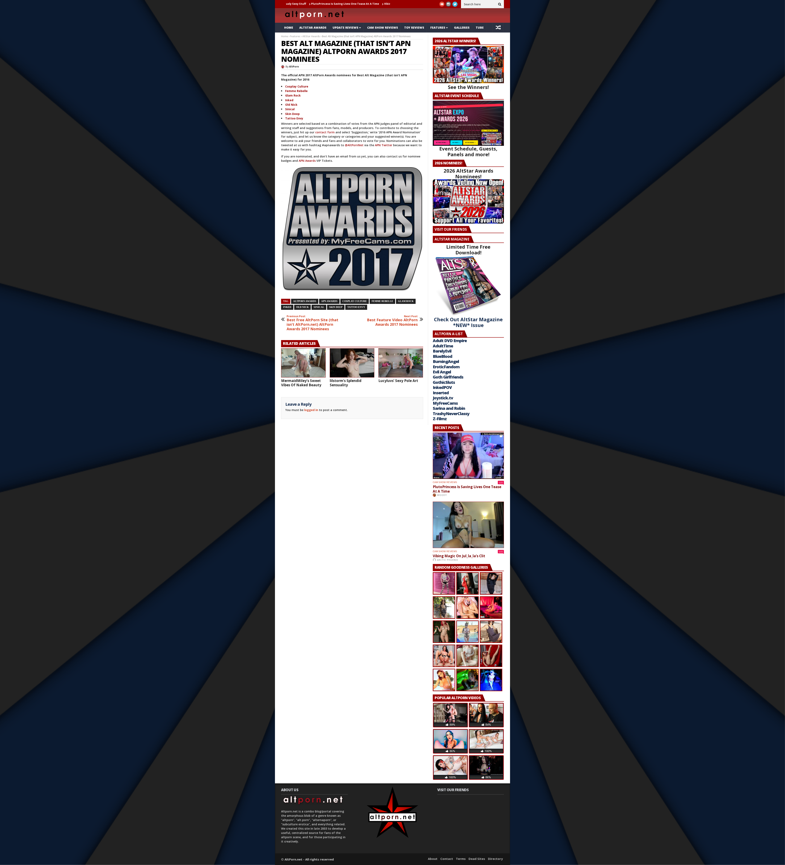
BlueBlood (442, 356)
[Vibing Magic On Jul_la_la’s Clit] (468, 525)
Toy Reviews (414, 27)
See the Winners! (468, 87)
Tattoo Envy (294, 118)
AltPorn (294, 66)
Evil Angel (442, 372)
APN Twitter (383, 145)
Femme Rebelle (296, 91)
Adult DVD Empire (450, 340)
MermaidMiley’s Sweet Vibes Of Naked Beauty (301, 382)
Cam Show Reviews (382, 27)
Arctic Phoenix (447, 559)
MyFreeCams (445, 403)
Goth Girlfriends (448, 377)
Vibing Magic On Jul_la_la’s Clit (351, 4)
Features (437, 27)
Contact (446, 859)
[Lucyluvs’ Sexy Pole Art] (400, 362)
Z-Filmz (440, 418)
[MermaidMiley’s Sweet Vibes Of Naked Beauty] (303, 362)
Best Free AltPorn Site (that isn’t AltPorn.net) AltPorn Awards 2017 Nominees (312, 323)
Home (288, 27)
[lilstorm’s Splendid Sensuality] (352, 362)
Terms (461, 859)
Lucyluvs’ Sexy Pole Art (398, 380)
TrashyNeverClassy (451, 413)
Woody (442, 495)
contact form (325, 132)
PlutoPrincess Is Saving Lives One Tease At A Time (292, 4)
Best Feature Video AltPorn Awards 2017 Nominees (392, 321)
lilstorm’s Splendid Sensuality (345, 382)
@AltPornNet (354, 145)
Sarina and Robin (449, 408)
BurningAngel (446, 361)
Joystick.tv (443, 398)
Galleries (462, 27)
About (432, 859)
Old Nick (291, 105)
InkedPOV (442, 387)
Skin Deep (292, 114)
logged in (311, 410)
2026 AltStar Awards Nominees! (468, 173)
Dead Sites (477, 859)
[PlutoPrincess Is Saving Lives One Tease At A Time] (468, 455)
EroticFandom (446, 367)
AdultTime (443, 346)
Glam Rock (293, 95)
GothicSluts (444, 382)
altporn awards (304, 301)
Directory (495, 859)
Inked (289, 100)
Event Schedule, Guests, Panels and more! (468, 151)
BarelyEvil (442, 351)
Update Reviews (345, 27)
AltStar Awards (312, 27)
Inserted (441, 392)
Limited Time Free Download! (468, 249)
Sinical (290, 109)
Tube (480, 27)
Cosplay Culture (296, 86)
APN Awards (307, 161)
